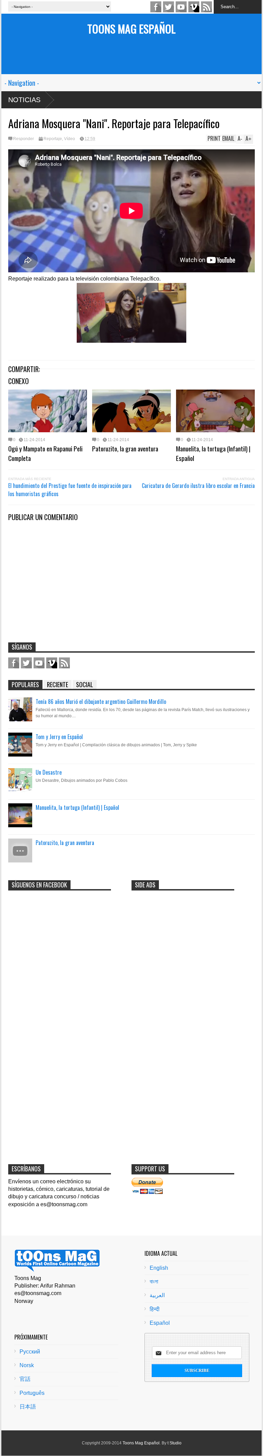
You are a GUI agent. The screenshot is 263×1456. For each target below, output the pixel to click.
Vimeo (193, 6)
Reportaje (52, 138)
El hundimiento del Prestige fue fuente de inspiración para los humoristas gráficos (70, 489)
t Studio (174, 1443)
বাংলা (154, 1281)
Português (32, 1393)
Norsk (27, 1365)
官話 (25, 1379)
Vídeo (69, 138)
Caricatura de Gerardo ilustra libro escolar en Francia (198, 485)
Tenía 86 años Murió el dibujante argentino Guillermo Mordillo (101, 701)
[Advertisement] (131, 58)
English (159, 1268)
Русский (30, 1352)
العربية (157, 1295)
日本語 (28, 1407)
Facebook (155, 6)
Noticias (24, 100)
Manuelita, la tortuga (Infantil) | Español (213, 453)
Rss (206, 6)
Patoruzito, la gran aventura (125, 448)
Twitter (168, 6)
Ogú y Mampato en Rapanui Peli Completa (45, 453)
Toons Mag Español (131, 29)
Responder (23, 138)
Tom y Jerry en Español (59, 737)
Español (160, 1323)
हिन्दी (155, 1309)
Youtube (181, 6)
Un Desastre (49, 772)
